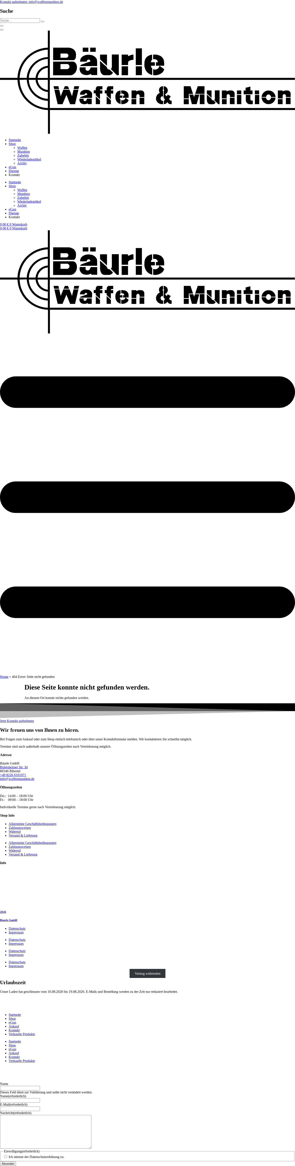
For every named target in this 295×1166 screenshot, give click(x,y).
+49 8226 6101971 (13, 775)
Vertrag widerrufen (147, 973)
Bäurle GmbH (8, 920)
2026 (3, 912)
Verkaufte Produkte (22, 1034)
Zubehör (23, 155)
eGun (12, 167)
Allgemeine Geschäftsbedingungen (32, 824)
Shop (12, 144)
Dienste (14, 171)
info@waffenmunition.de (17, 779)
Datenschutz (17, 928)
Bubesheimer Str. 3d (14, 767)
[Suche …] (1, 25)
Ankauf (14, 1026)
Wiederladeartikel (29, 159)
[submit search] (42, 21)
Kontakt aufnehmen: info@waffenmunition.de (31, 2)
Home (4, 677)
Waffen (22, 147)
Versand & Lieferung (23, 835)
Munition (23, 151)
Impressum (16, 932)
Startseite (15, 140)
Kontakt (14, 1030)
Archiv (22, 163)
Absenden (8, 1163)
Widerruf (15, 831)
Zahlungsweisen (20, 828)
